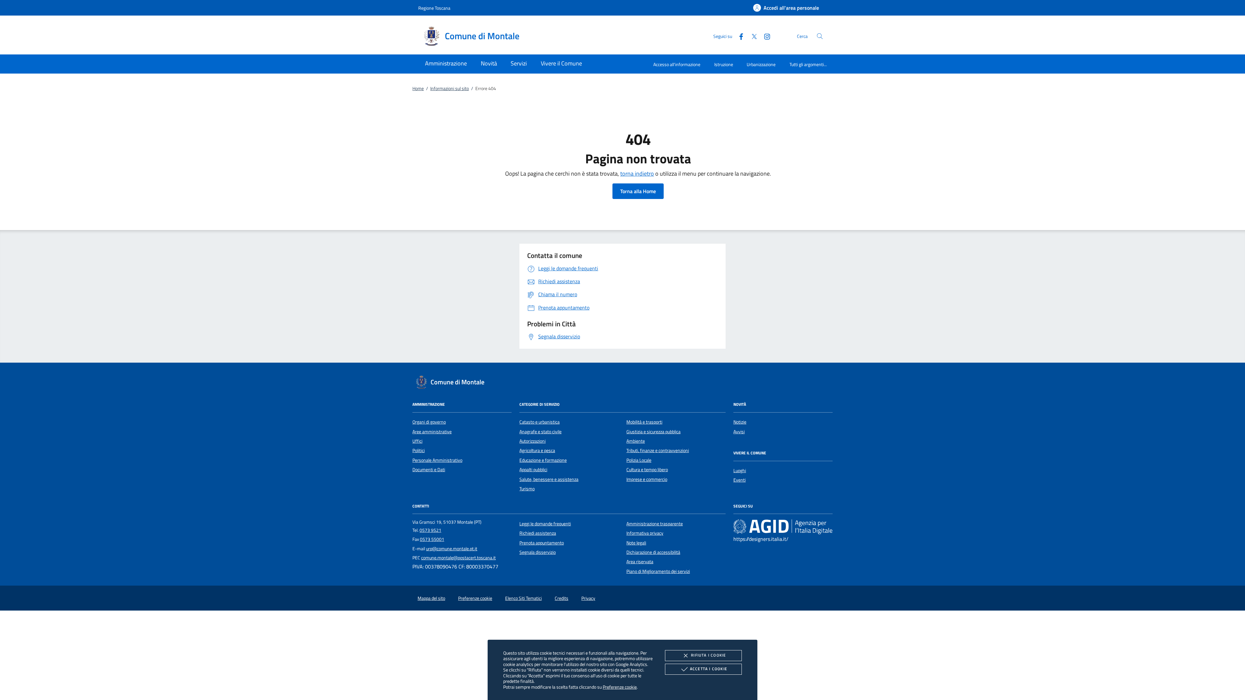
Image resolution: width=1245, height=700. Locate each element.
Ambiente (635, 441)
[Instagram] (764, 35)
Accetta (708, 669)
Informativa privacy (644, 533)
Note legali (636, 542)
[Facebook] (738, 35)
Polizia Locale (638, 460)
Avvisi (739, 431)
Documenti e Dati (428, 469)
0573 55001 (432, 539)
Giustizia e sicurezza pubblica (653, 431)
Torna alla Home (638, 191)
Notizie (739, 422)
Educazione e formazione (543, 460)
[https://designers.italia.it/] (783, 526)
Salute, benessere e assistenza (548, 479)
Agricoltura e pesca (537, 450)
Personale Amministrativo (437, 460)
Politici (418, 450)
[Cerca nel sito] (820, 36)
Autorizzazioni (532, 441)
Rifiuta (708, 655)
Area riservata (639, 561)
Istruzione (723, 64)
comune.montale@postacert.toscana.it (458, 557)
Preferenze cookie (620, 686)
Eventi (739, 480)
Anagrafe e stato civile (540, 431)
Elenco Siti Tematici (523, 598)
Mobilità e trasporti (644, 422)
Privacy (588, 598)
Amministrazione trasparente (654, 523)
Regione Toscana (434, 8)
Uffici (417, 441)
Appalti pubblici (533, 469)
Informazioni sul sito (449, 88)
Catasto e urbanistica (539, 422)
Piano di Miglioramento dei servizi (658, 571)
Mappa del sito (431, 598)
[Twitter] (751, 35)
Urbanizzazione (761, 64)
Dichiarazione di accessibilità (653, 552)
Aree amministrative (432, 431)
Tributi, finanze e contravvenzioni (657, 450)
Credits (561, 598)
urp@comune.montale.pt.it (451, 548)
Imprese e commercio (646, 479)
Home (418, 88)
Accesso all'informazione (676, 64)
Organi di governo (429, 422)
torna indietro (637, 173)
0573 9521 (430, 530)
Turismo (527, 488)
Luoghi (739, 470)
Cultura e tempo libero (647, 469)
